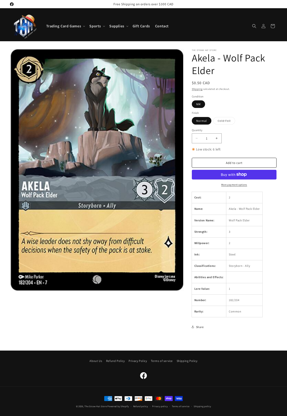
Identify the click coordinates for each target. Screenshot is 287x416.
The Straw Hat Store (95, 406)
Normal (201, 120)
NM (198, 104)
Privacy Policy (138, 361)
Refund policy (140, 406)
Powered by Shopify (118, 406)
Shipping (197, 88)
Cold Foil (226, 121)
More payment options (234, 184)
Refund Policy (115, 361)
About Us (96, 361)
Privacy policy (160, 406)
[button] (65, 26)
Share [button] (200, 327)
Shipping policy (202, 406)
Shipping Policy (187, 361)
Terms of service (162, 361)
